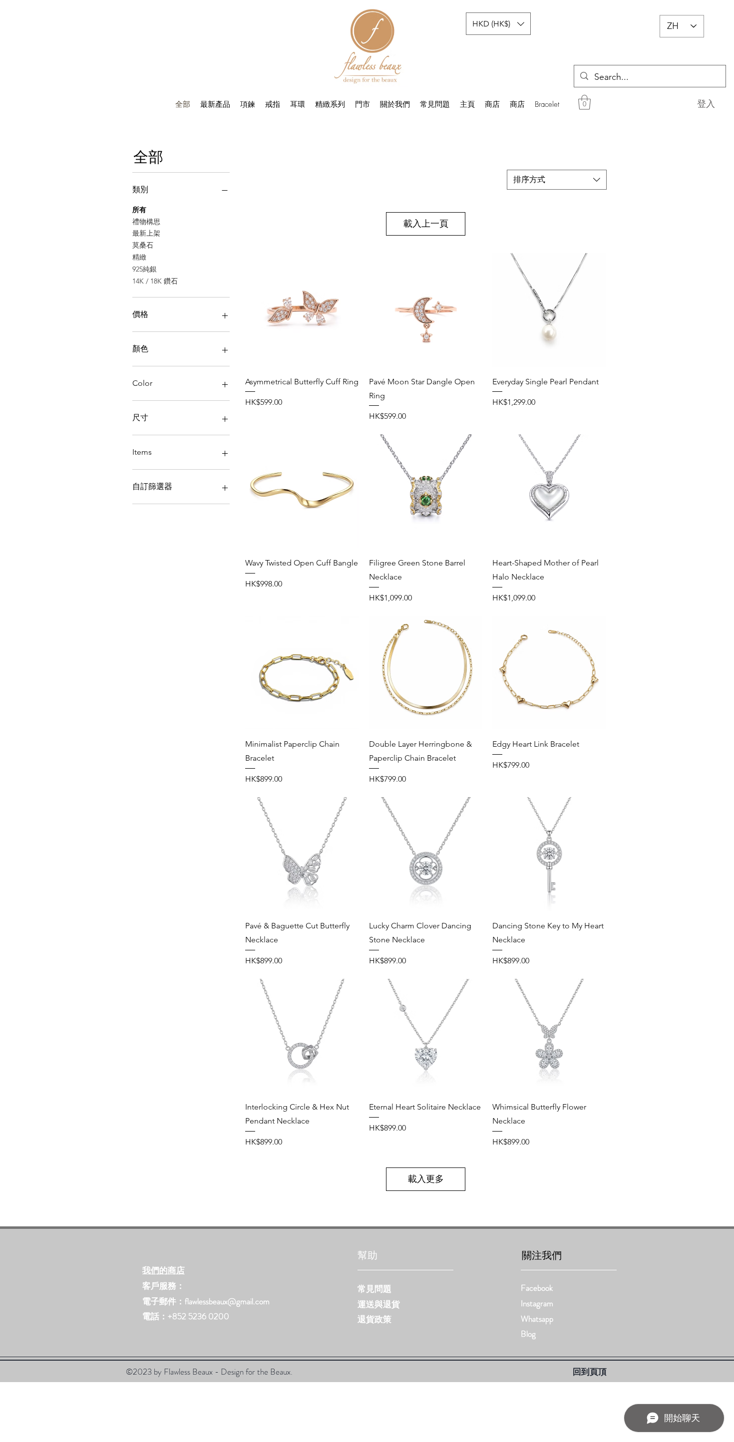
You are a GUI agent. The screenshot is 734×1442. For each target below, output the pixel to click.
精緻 (139, 257)
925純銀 (144, 269)
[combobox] (557, 180)
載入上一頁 (425, 223)
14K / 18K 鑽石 (155, 281)
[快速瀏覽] (302, 310)
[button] (584, 102)
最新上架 (146, 233)
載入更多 (426, 1178)
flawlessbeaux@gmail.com (227, 1301)
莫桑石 (142, 245)
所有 (139, 209)
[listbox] (498, 23)
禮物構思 (146, 221)
